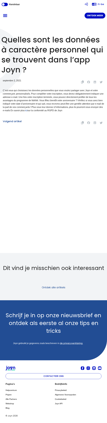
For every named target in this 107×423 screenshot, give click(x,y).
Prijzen (9, 395)
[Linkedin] (94, 368)
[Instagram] (88, 368)
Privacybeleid (61, 390)
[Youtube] (99, 368)
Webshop (10, 403)
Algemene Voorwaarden (65, 395)
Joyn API (59, 403)
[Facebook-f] (82, 368)
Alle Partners (11, 399)
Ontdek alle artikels (53, 287)
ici (26, 110)
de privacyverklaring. (71, 343)
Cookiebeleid (60, 399)
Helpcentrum (11, 390)
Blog (7, 408)
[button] (5, 15)
